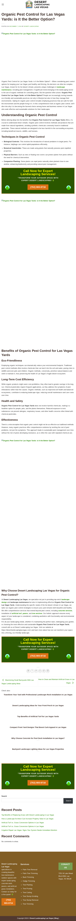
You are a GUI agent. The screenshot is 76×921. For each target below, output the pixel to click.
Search (4, 796)
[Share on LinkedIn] (47, 671)
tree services (37, 613)
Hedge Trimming (29, 881)
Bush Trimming (28, 877)
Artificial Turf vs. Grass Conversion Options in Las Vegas (22, 823)
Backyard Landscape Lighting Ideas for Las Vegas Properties (38, 749)
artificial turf (17, 613)
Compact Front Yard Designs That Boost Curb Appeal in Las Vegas (38, 727)
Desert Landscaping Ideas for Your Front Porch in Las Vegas (38, 706)
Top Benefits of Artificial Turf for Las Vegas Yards (38, 716)
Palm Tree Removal (30, 870)
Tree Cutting (27, 892)
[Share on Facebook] (32, 671)
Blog (56, 918)
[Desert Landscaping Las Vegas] (38, 4)
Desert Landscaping (31, 26)
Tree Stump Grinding (30, 896)
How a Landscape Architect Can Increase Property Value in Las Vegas (27, 819)
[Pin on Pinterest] (44, 671)
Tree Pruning (27, 889)
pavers (25, 613)
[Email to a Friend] (40, 671)
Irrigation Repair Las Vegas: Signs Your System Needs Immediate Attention (29, 830)
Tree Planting (27, 885)
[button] (2, 4)
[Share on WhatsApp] (28, 671)
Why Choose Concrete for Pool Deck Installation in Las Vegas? (38, 738)
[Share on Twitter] (36, 671)
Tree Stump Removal (30, 900)
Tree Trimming (28, 904)
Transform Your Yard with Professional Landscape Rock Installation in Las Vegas (38, 695)
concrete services (65, 611)
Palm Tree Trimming (30, 873)
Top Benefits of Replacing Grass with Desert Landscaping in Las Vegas (27, 815)
